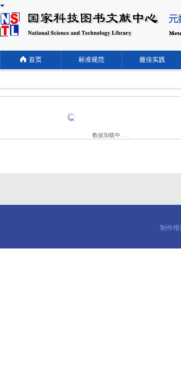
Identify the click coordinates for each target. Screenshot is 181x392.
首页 (35, 59)
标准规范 (91, 59)
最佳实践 (152, 59)
